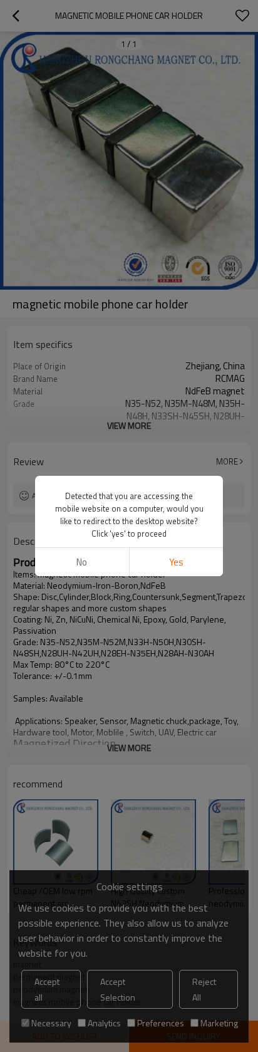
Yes (176, 562)
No (81, 562)
